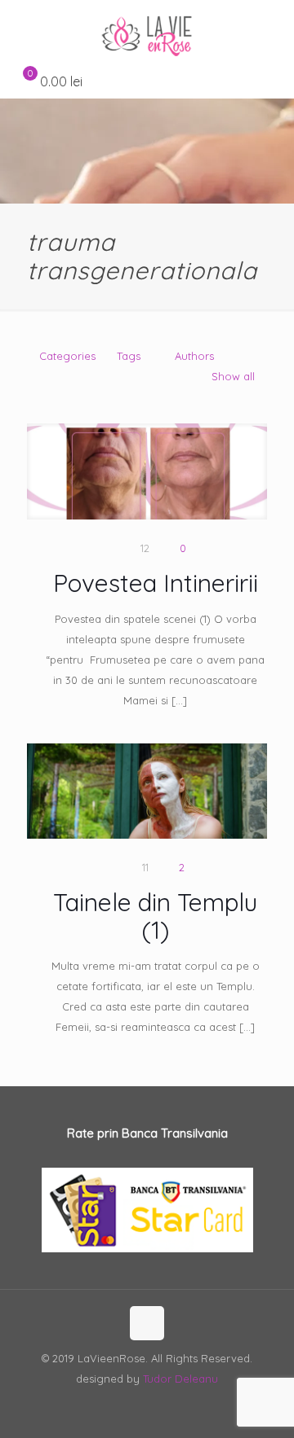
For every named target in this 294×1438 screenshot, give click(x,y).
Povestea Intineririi (155, 583)
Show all (233, 376)
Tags (128, 355)
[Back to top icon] (147, 1323)
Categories (67, 355)
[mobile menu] (272, 32)
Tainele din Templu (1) (155, 916)
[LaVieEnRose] (147, 32)
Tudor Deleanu (180, 1378)
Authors (194, 355)
